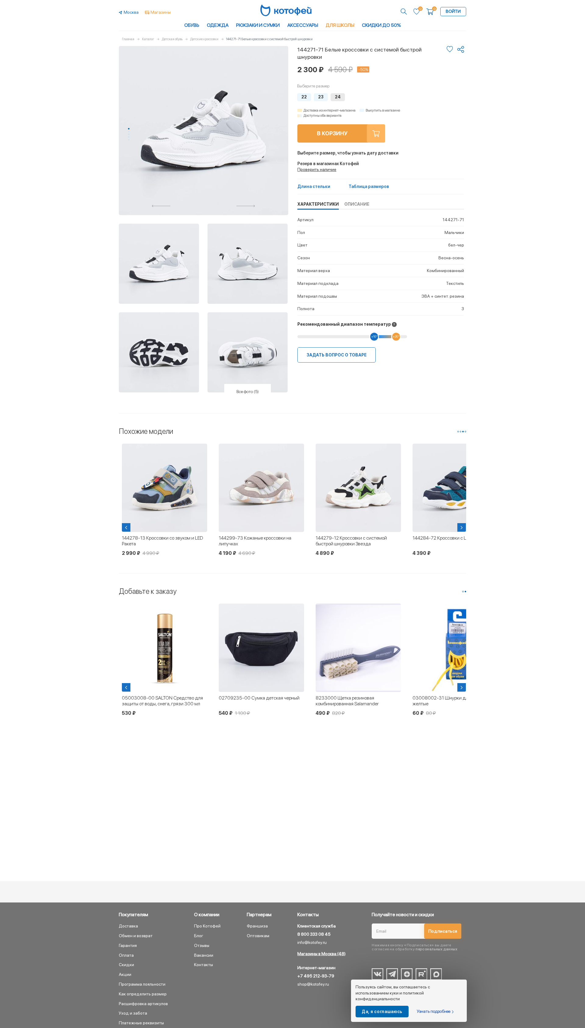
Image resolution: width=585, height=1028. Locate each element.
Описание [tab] (356, 204)
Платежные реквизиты (141, 1022)
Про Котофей (207, 925)
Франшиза (257, 925)
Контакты (203, 964)
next (246, 206)
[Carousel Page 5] (128, 139)
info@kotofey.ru (312, 942)
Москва (131, 12)
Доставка (128, 925)
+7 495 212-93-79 (315, 975)
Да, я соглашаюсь (382, 1011)
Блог (198, 935)
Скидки (126, 964)
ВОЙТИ (453, 11)
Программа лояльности (142, 984)
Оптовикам (258, 935)
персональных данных (436, 949)
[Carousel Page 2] (128, 131)
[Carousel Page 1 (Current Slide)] (128, 128)
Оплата (126, 955)
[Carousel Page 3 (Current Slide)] (463, 431)
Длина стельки (313, 186)
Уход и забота (133, 1013)
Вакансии (203, 955)
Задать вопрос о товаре (337, 355)
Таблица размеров (369, 186)
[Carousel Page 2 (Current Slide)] (465, 591)
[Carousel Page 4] (128, 137)
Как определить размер (143, 993)
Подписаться (442, 931)
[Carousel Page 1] (458, 431)
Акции (125, 974)
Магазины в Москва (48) (321, 953)
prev (161, 206)
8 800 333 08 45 (314, 934)
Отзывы (201, 945)
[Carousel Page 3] (128, 134)
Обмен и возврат (136, 935)
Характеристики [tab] (318, 204)
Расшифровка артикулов (143, 1003)
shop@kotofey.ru (313, 984)
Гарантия (128, 945)
